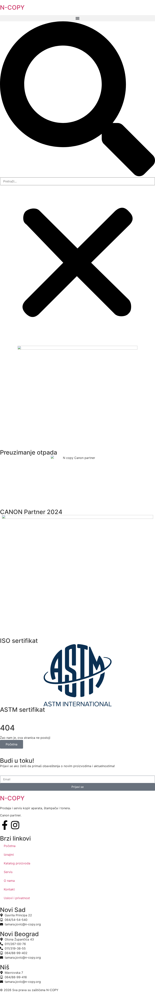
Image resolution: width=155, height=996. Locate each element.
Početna (11, 744)
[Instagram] (15, 825)
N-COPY (12, 7)
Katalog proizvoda (17, 863)
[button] (77, 18)
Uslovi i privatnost (17, 898)
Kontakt (9, 889)
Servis (8, 872)
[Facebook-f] (4, 825)
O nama (9, 881)
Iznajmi (9, 854)
